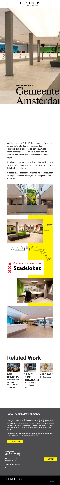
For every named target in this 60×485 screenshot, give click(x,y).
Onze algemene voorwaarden (12, 468)
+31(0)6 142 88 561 (11, 459)
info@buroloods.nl (11, 460)
